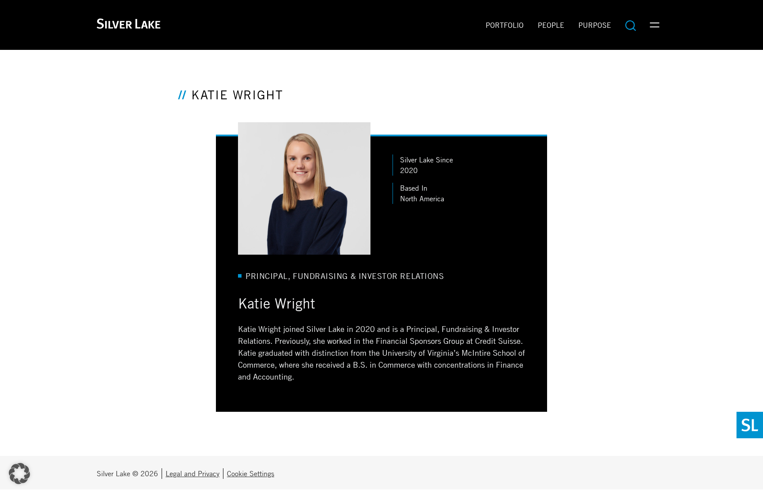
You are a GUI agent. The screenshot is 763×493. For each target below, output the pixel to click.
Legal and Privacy (192, 473)
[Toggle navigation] (654, 25)
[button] (19, 473)
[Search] (630, 25)
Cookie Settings (250, 473)
